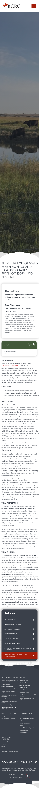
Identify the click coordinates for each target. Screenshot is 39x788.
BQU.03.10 (16, 366)
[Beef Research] (12, 6)
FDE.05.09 (5, 366)
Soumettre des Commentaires (16, 776)
